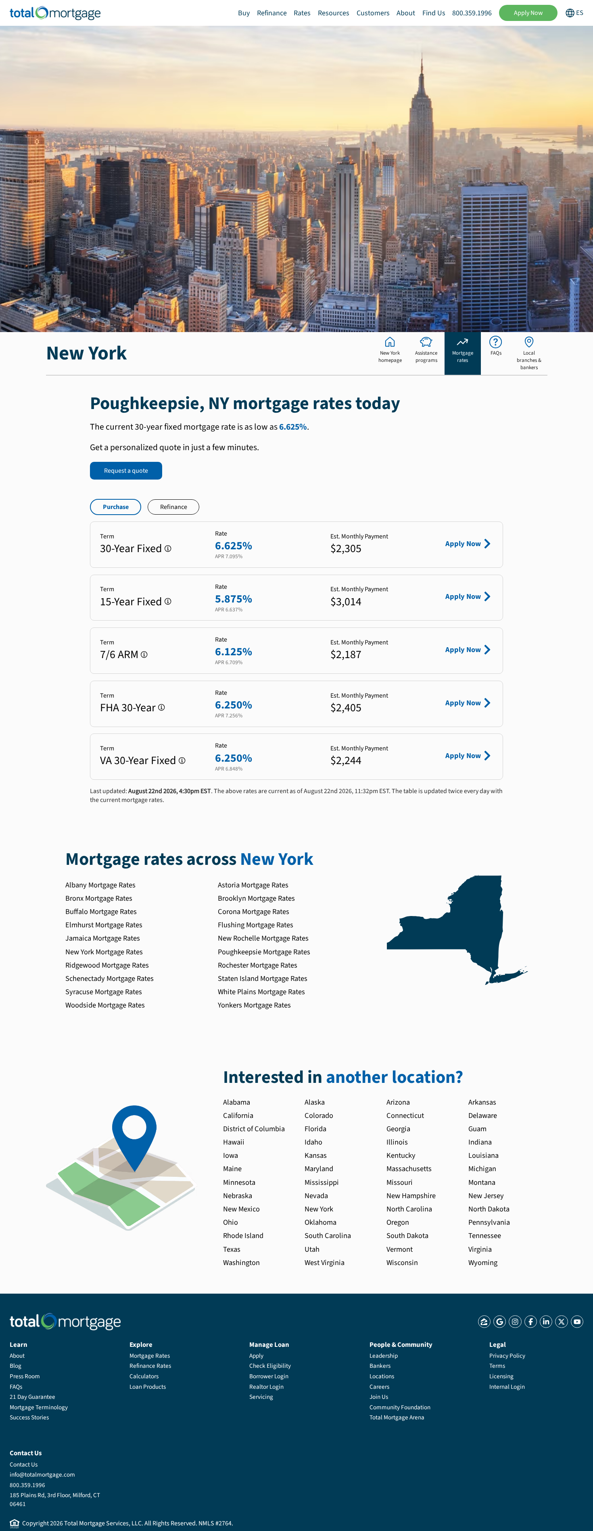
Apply (256, 1355)
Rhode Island (243, 1235)
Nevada (316, 1195)
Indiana (480, 1142)
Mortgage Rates (149, 1355)
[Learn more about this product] (168, 548)
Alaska (315, 1102)
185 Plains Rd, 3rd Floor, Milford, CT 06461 (55, 1499)
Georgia (398, 1129)
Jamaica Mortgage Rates (102, 938)
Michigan (482, 1168)
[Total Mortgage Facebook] (530, 1321)
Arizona (398, 1102)
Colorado (319, 1115)
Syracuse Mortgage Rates (103, 992)
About (406, 13)
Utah (312, 1249)
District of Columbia (254, 1129)
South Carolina (328, 1235)
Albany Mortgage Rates (100, 885)
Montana (481, 1182)
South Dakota (407, 1235)
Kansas (316, 1155)
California (238, 1115)
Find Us (433, 13)
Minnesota (239, 1182)
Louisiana (483, 1155)
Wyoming (482, 1262)
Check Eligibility (270, 1365)
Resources (333, 13)
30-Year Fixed (131, 548)
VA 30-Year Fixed (138, 760)
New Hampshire (411, 1195)
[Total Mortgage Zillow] (484, 1321)
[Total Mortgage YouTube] (577, 1321)
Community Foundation (400, 1407)
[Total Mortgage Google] (499, 1321)
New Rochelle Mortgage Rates (263, 938)
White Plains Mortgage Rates (261, 992)
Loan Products (147, 1386)
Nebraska (237, 1195)
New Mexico (241, 1209)
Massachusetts (409, 1168)
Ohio (230, 1222)
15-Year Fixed (131, 602)
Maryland (319, 1168)
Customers (373, 13)
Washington (241, 1262)
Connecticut (405, 1115)
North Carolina (409, 1209)
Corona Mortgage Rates (253, 911)
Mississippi (322, 1182)
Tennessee (484, 1235)
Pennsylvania (489, 1222)
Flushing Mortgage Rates (255, 925)
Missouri (399, 1182)
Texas (231, 1249)
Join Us (379, 1396)
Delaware (482, 1115)
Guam (477, 1129)
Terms (497, 1365)
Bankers (380, 1365)
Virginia (480, 1249)
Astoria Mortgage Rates (253, 885)
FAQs (16, 1386)
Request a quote (126, 470)
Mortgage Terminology (39, 1407)
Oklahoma (320, 1222)
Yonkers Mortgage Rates (254, 1005)
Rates (302, 13)
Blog (15, 1365)
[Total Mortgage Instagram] (515, 1321)
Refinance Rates (150, 1365)
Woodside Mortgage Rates (105, 1005)
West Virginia (325, 1262)
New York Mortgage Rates (104, 952)
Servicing (261, 1396)
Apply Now (528, 12)
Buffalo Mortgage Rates (101, 911)
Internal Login (507, 1386)
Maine (232, 1168)
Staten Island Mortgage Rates (262, 978)
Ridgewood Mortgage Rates (107, 965)
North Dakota (488, 1209)
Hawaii (233, 1142)
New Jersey (486, 1195)
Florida (315, 1129)
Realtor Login (266, 1386)
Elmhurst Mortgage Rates (103, 925)
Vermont (399, 1249)
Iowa (230, 1155)
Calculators (144, 1376)
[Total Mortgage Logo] (65, 1321)
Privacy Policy (507, 1355)
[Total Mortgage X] (561, 1321)
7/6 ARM (119, 654)
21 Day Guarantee (32, 1396)
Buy (244, 13)
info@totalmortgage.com (42, 1474)
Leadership (384, 1355)
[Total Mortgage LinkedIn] (546, 1321)
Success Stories (29, 1417)
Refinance (272, 13)
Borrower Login (268, 1376)
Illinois (397, 1142)
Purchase (116, 507)
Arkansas (482, 1102)
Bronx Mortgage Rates (98, 898)
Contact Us (24, 1464)
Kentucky (401, 1155)
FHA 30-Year (128, 708)
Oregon (397, 1222)
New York (319, 1209)
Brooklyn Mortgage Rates (256, 898)
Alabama (236, 1102)
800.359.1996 (472, 13)
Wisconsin (402, 1262)
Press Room (25, 1376)
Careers (379, 1386)
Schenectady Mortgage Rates (109, 978)
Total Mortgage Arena (397, 1417)
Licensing (501, 1376)
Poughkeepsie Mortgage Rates (264, 952)
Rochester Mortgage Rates (257, 965)
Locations (382, 1376)
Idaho (313, 1142)
